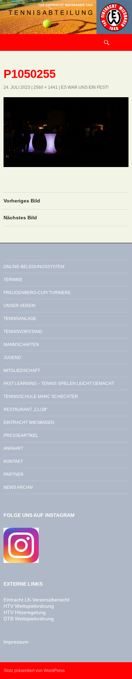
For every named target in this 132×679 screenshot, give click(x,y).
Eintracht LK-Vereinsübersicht (36, 600)
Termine (13, 279)
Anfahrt (13, 448)
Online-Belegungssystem (34, 266)
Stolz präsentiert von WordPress (34, 670)
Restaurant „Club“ (26, 409)
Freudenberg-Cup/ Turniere (37, 292)
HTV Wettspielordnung (29, 606)
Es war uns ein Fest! (84, 87)
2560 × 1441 (45, 87)
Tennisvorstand (23, 331)
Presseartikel (21, 435)
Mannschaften (21, 344)
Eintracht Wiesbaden (29, 422)
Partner (14, 474)
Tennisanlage (20, 318)
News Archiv (18, 487)
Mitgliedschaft (22, 370)
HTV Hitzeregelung (25, 612)
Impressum (16, 642)
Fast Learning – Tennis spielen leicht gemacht (59, 383)
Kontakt (13, 461)
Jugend (12, 357)
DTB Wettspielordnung (29, 618)
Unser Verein (20, 305)
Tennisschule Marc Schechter (41, 396)
